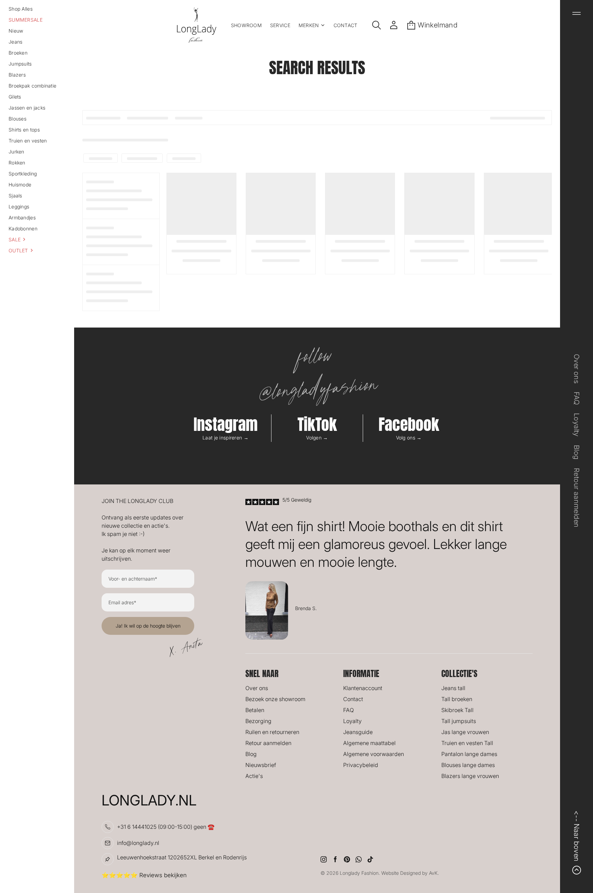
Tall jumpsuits (458, 721)
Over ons (256, 688)
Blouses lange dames (468, 765)
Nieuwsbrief (260, 765)
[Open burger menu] (576, 13)
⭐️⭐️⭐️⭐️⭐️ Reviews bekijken (144, 875)
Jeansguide (358, 732)
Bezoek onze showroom (275, 699)
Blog (251, 754)
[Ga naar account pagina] (394, 25)
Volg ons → (409, 437)
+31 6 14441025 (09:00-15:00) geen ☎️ (165, 826)
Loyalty (352, 721)
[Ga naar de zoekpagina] (376, 25)
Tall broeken (456, 699)
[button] (37, 239)
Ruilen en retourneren (272, 732)
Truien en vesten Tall (467, 743)
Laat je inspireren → (225, 437)
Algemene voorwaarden (373, 754)
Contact (353, 699)
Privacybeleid (360, 765)
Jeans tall (453, 688)
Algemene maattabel (369, 743)
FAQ (348, 710)
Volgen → (317, 437)
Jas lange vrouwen (465, 732)
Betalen (254, 710)
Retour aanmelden (268, 743)
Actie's (254, 775)
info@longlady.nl (138, 842)
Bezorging (258, 721)
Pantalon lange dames (469, 754)
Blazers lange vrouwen (470, 775)
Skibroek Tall (457, 710)
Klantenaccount (362, 688)
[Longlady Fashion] (197, 25)
